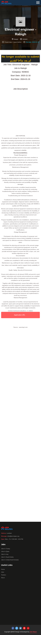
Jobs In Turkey (5, 548)
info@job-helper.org (13, 536)
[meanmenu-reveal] (38, 2)
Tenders (3, 575)
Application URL (19, 315)
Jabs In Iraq (4, 554)
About (3, 577)
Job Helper (33, 632)
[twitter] (20, 628)
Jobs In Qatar (5, 551)
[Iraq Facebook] (16, 628)
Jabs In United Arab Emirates (10, 560)
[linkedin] (24, 628)
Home (3, 569)
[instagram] (28, 628)
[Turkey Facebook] (12, 628)
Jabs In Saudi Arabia (7, 557)
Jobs (2, 572)
